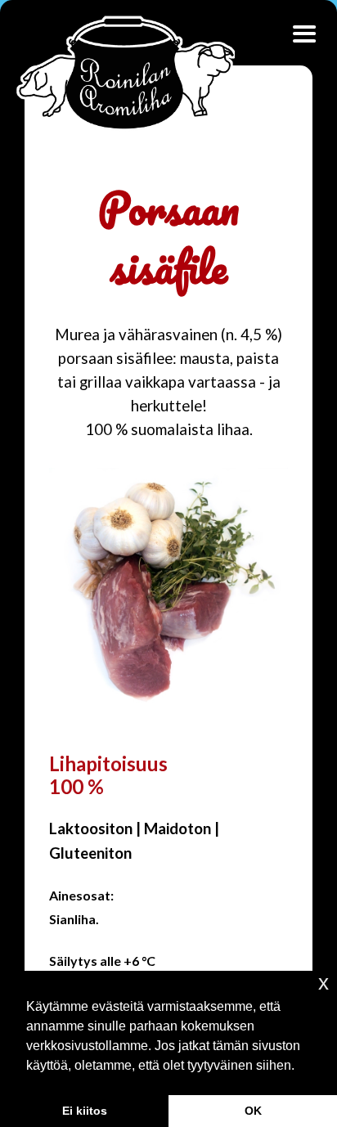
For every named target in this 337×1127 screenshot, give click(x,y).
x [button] (323, 982)
